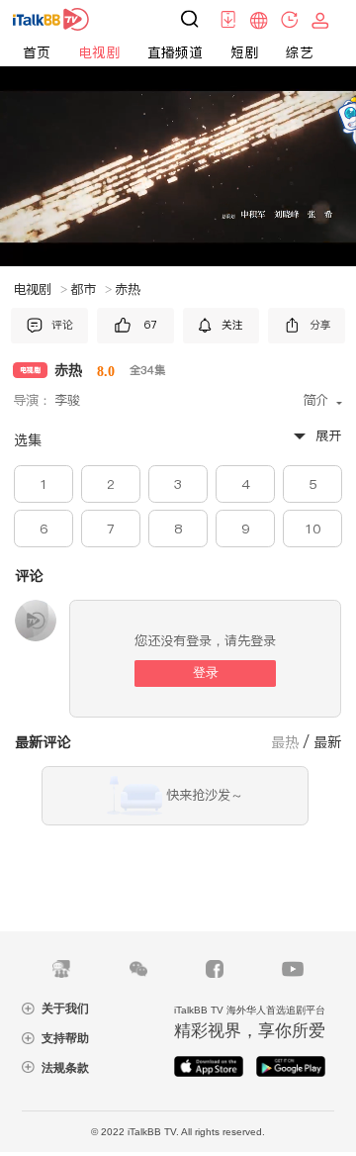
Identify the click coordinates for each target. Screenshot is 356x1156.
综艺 (299, 52)
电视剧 (99, 52)
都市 (91, 289)
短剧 (244, 52)
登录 (206, 672)
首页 (36, 52)
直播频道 (175, 52)
